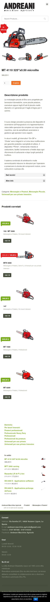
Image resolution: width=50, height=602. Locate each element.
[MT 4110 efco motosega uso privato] (25, 51)
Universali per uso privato (15, 441)
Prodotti (27, 505)
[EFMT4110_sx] (9, 58)
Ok (36, 599)
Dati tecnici (10, 175)
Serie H (20, 266)
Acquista (16, 83)
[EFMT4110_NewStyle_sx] (25, 58)
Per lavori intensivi (24, 234)
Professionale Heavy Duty (15, 433)
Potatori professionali (13, 430)
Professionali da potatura (14, 438)
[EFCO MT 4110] (41, 58)
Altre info (9, 180)
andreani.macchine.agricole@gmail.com (24, 527)
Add (6, 241)
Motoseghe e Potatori (19, 191)
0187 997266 (14, 529)
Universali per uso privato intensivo (16, 194)
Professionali (22, 350)
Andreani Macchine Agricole (11, 505)
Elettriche (8, 425)
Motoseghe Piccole (37, 191)
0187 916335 (26, 529)
